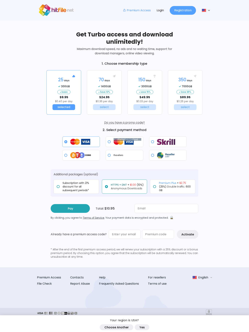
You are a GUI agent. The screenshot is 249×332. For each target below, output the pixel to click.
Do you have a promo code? (124, 122)
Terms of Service (93, 218)
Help (102, 277)
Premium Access (139, 10)
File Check (44, 284)
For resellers (157, 277)
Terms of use (157, 284)
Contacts (77, 277)
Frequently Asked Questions (119, 284)
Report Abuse (80, 284)
